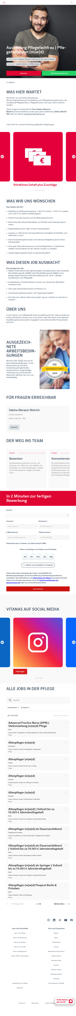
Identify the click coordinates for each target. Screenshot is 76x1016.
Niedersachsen (56, 956)
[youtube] (65, 920)
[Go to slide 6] (43, 190)
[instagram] (48, 920)
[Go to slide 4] (39, 190)
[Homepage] (5, 2)
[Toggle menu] (71, 2)
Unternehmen (12, 707)
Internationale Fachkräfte (56, 983)
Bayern (56, 933)
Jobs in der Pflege (19, 933)
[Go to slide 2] (35, 190)
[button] (38, 558)
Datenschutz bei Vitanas (42, 578)
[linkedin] (54, 920)
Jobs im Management (20, 951)
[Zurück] (2, 157)
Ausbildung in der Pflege (19, 983)
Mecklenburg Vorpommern (56, 951)
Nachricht (14, 427)
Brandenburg (56, 942)
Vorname (10, 521)
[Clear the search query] (66, 700)
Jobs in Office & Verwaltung (19, 956)
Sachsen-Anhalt (56, 969)
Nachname (43, 521)
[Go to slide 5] (41, 190)
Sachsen (56, 965)
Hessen (56, 947)
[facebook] (71, 920)
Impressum (22, 1003)
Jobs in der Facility (20, 947)
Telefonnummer (45, 532)
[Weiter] (74, 157)
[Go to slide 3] (37, 190)
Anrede (10, 510)
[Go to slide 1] (33, 190)
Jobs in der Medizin (20, 942)
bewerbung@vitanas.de (34, 114)
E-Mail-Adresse (12, 532)
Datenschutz (35, 1003)
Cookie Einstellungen (51, 1003)
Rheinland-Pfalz (56, 960)
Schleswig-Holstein (56, 974)
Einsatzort (24, 707)
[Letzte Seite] (68, 904)
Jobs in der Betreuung (20, 937)
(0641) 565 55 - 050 (17, 418)
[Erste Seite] (7, 904)
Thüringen (56, 978)
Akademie (20, 988)
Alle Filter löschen (62, 715)
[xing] (60, 920)
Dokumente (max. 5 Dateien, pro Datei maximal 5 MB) (26, 544)
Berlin (56, 937)
